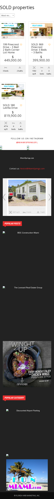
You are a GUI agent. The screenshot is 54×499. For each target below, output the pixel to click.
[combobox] (7, 15)
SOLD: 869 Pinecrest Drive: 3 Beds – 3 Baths (39, 48)
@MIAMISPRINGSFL (27, 142)
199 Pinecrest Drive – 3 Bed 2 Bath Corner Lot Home (11, 48)
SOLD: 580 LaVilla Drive (10, 106)
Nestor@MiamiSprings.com (32, 168)
